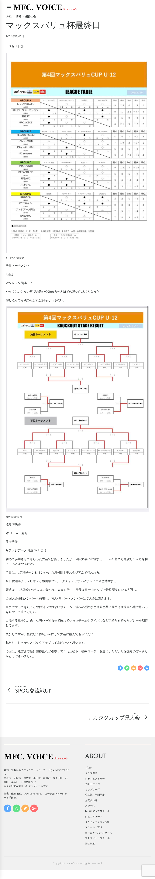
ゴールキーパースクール (98, 832)
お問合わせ (91, 800)
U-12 (9, 16)
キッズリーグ (92, 789)
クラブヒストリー (95, 778)
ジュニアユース (93, 816)
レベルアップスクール (97, 810)
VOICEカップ (92, 783)
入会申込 (90, 805)
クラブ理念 (91, 773)
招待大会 (30, 16)
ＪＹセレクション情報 (97, 821)
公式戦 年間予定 (95, 794)
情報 (18, 16)
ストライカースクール (97, 838)
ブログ (88, 767)
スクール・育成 (93, 827)
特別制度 (90, 843)
